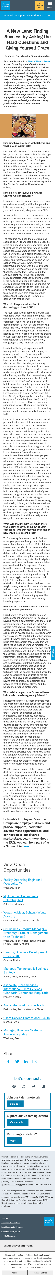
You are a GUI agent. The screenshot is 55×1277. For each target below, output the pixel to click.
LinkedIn (26, 1061)
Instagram (23, 1086)
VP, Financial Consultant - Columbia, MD (20, 898)
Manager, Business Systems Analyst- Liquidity (22, 1032)
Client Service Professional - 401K (26, 1018)
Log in (13, 1140)
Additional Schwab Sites (10, 1223)
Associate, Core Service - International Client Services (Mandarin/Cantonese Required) (25, 989)
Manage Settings (40, 1272)
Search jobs (40, 6)
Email (34, 1061)
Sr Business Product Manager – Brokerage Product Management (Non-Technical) (25, 932)
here (8, 1175)
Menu (49, 7)
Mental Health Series (39, 61)
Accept (14, 1272)
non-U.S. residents (29, 1197)
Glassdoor (33, 1086)
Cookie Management (9, 1236)
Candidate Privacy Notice (10, 1231)
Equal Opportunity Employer (12, 1227)
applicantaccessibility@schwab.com (17, 1184)
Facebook (8, 1061)
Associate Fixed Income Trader (24, 1005)
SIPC (45, 1200)
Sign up (14, 1103)
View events (16, 1122)
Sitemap (4, 1218)
